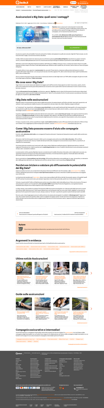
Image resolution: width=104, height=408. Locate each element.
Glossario (77, 10)
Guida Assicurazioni (78, 361)
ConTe (60, 363)
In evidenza (71, 10)
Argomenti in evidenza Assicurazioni (78, 369)
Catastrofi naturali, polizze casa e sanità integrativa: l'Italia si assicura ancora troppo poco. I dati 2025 (60, 279)
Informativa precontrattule (57, 405)
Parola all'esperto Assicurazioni (40, 10)
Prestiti (38, 7)
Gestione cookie (42, 405)
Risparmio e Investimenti (56, 7)
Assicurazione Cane (34, 374)
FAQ (58, 10)
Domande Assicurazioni (78, 364)
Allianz (60, 374)
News (61, 10)
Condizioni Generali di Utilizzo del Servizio (21, 405)
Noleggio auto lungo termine (83, 7)
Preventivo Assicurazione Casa (51, 365)
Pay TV (17, 370)
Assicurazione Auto (34, 361)
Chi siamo (18, 374)
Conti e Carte (47, 7)
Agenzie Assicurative (78, 363)
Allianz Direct (62, 366)
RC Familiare (47, 370)
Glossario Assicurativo (78, 366)
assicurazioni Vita (75, 171)
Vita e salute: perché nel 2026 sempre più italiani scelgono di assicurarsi (79, 277)
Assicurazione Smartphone (35, 375)
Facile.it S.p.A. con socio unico (66, 399)
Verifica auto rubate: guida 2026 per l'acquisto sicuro (42, 313)
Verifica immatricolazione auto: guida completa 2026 (61, 313)
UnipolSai (61, 373)
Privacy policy (31, 405)
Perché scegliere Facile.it (21, 375)
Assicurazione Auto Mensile (50, 371)
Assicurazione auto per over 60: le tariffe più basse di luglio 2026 (42, 277)
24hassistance (62, 360)
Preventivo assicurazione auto (51, 360)
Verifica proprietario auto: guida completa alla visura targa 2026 (80, 313)
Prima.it (60, 368)
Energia (65, 7)
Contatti (17, 377)
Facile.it (18, 10)
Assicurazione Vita (34, 367)
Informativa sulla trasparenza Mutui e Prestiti (70, 405)
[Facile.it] (22, 3)
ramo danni (36, 177)
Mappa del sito (19, 378)
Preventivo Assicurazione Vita (51, 367)
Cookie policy (37, 405)
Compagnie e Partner (83, 10)
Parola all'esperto (84, 11)
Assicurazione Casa (34, 366)
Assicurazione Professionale (36, 370)
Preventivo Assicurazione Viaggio (51, 368)
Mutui (29, 7)
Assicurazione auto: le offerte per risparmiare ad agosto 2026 (24, 277)
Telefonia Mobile (19, 368)
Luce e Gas (18, 366)
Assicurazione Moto (34, 363)
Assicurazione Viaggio (34, 364)
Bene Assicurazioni (63, 361)
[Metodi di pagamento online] (28, 388)
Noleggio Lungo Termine (21, 371)
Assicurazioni (20, 7)
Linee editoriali (66, 10)
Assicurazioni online (26, 10)
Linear (60, 367)
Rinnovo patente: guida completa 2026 (23, 312)
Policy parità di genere (49, 405)
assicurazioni (55, 28)
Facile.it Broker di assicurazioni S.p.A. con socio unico (45, 394)
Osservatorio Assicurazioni (79, 360)
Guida (55, 10)
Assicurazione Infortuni (35, 373)
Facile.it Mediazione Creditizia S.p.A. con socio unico (55, 397)
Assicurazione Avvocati (35, 371)
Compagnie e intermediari (64, 375)
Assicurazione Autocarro (35, 377)
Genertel (61, 364)
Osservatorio (77, 11)
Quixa (60, 370)
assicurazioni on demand (60, 123)
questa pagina (69, 332)
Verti (60, 371)
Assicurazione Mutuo (34, 368)
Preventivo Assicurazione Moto (51, 361)
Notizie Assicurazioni (78, 367)
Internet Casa (18, 364)
